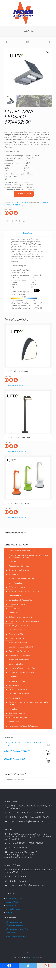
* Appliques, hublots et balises (22, 551)
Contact (9, 912)
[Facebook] (7, 213)
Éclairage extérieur (14, 922)
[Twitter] (11, 213)
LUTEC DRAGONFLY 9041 (18, 503)
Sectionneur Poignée (18, 718)
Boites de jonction (17, 587)
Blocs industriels (16, 583)
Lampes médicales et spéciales (22, 668)
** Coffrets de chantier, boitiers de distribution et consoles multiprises (29, 556)
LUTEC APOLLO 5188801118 (18, 371)
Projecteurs (13, 709)
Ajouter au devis (24, 194)
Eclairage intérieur (17, 630)
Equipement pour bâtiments (21, 647)
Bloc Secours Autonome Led (21, 579)
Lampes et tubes (16, 664)
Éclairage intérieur (14, 926)
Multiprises (13, 685)
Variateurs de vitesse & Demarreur (24, 726)
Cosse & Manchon (17, 604)
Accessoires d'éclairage (19, 566)
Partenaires (11, 905)
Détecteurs (13, 613)
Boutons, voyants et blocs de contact (25, 591)
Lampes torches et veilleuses (21, 672)
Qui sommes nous (14, 898)
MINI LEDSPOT (17, 205)
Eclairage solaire (21, 202)
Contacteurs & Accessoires (20, 600)
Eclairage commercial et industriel (24, 621)
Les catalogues (13, 909)
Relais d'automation (17, 713)
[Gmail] (16, 213)
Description (28, 233)
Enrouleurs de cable (18, 643)
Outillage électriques (18, 689)
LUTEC (7, 205)
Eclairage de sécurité (18, 626)
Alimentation (14, 574)
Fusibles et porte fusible (19, 655)
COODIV (31, 958)
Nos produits (12, 902)
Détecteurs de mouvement (20, 617)
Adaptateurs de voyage (19, 570)
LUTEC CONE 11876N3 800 (18, 437)
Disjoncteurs (14, 609)
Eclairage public (16, 634)
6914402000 (45, 202)
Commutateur (15, 596)
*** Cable (12, 562)
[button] (35, 194)
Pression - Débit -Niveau (19, 694)
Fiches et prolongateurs (19, 651)
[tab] (28, 233)
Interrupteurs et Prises (18, 660)
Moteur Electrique (17, 681)
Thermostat (14, 722)
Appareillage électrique (16, 936)
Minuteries (13, 677)
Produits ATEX (15, 698)
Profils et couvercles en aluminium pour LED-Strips (28, 703)
